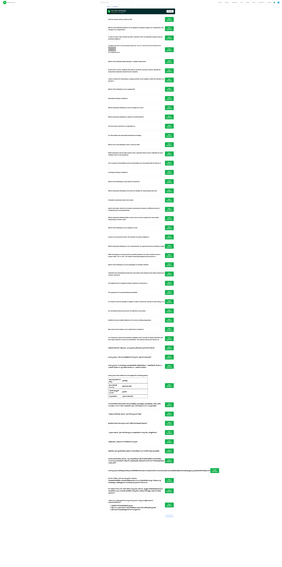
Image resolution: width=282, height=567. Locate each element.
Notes (247, 2)
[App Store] (278, 2)
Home (220, 2)
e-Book (269, 2)
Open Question (169, 19)
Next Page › (169, 516)
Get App (170, 11)
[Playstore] (274, 2)
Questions (234, 2)
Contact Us (261, 2)
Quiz (242, 2)
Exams (227, 2)
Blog (254, 2)
